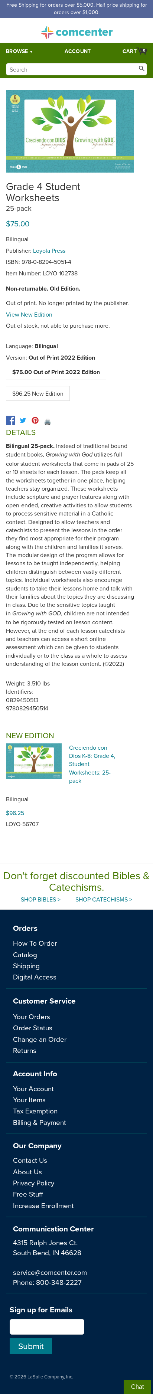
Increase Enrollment (43, 1205)
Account (78, 51)
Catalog (25, 954)
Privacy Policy (33, 1183)
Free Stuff (28, 1194)
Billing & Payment (39, 1122)
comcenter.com (76, 30)
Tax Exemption (35, 1111)
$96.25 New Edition (38, 393)
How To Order (35, 943)
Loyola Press (49, 250)
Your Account (33, 1088)
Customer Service (44, 1001)
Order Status (32, 1027)
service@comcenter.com (50, 1272)
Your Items (29, 1099)
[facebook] (10, 420)
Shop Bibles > (41, 899)
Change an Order (39, 1039)
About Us (27, 1171)
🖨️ (47, 422)
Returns (24, 1050)
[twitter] (22, 420)
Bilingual (17, 799)
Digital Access (34, 977)
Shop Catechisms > (103, 899)
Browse (17, 51)
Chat (137, 1387)
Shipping (26, 966)
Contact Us (30, 1160)
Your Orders (31, 1016)
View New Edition (29, 314)
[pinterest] (35, 420)
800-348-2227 (59, 1282)
